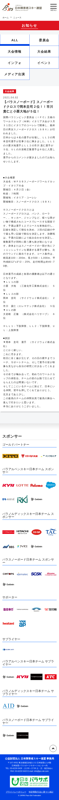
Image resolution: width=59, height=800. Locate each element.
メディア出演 (14, 74)
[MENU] (53, 6)
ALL (14, 40)
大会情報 (15, 51)
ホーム (6, 17)
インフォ (15, 63)
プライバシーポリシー (16, 792)
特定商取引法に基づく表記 (41, 792)
